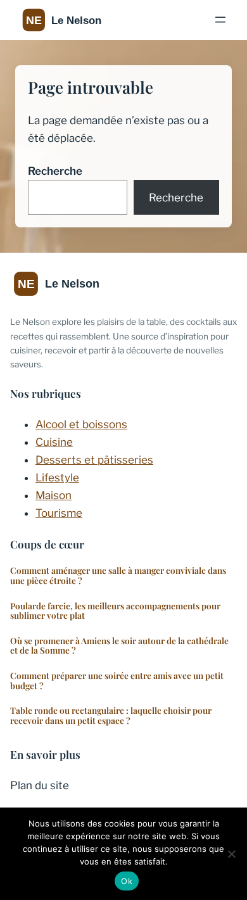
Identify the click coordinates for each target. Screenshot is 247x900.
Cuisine (54, 442)
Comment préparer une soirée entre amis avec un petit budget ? (117, 680)
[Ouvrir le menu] (220, 19)
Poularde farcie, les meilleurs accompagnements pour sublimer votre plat (115, 611)
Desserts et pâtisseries (94, 459)
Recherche (55, 171)
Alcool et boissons (81, 424)
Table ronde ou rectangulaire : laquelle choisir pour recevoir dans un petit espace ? (111, 715)
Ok (126, 881)
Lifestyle (57, 477)
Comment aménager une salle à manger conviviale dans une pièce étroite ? (118, 575)
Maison (53, 495)
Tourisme (58, 513)
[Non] (231, 853)
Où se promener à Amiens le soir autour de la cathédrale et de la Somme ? (119, 646)
